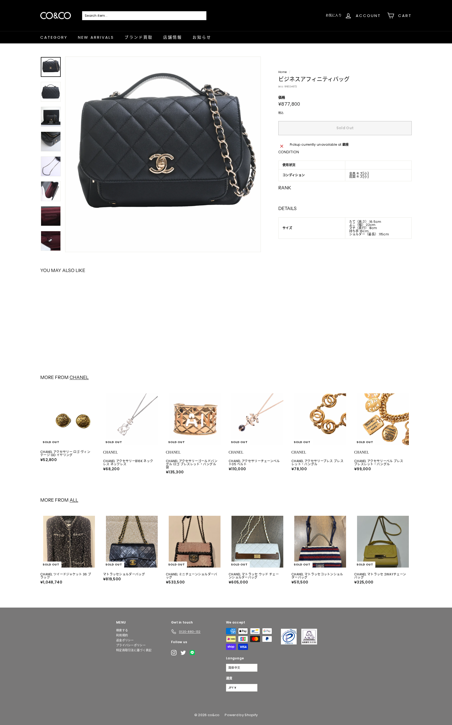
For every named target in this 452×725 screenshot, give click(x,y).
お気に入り (334, 15)
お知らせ (202, 37)
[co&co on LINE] (193, 653)
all (74, 500)
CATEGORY (53, 37)
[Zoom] (163, 154)
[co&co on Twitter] (183, 652)
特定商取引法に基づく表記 (134, 650)
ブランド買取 (139, 37)
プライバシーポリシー (131, 645)
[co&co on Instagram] (174, 652)
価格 (281, 97)
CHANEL (79, 377)
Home (282, 72)
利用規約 (122, 635)
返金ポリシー (125, 640)
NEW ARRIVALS (96, 37)
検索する (122, 630)
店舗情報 (172, 37)
